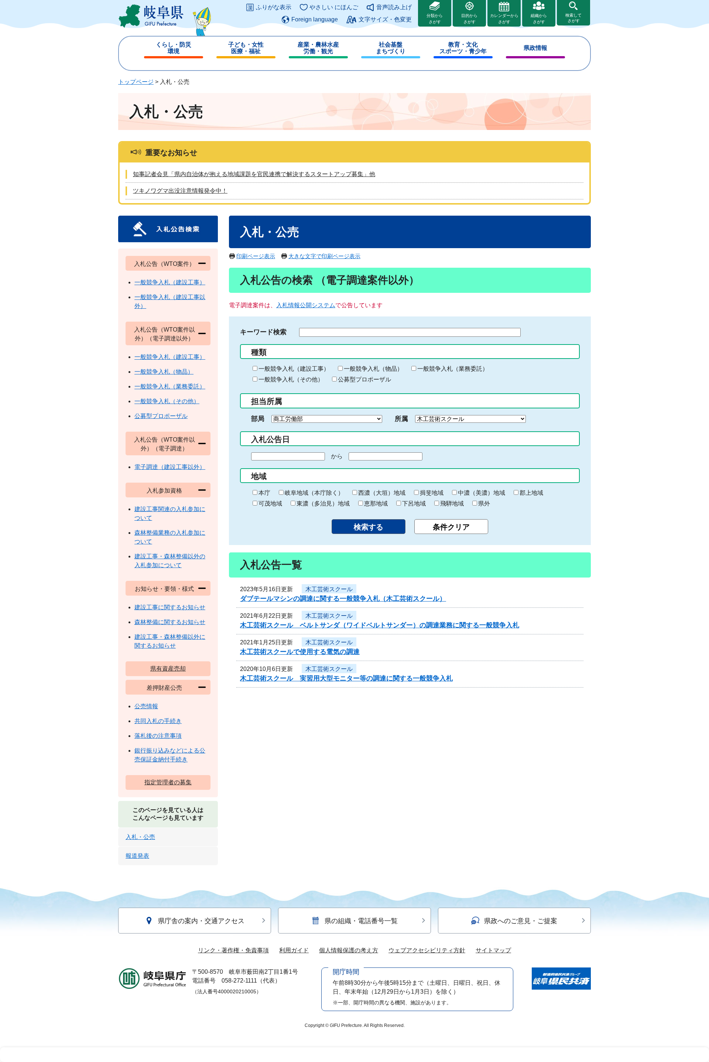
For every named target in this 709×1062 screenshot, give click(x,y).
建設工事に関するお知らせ (169, 607)
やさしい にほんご (333, 7)
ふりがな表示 (273, 7)
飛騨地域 (452, 503)
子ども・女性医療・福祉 (246, 47)
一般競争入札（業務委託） (452, 369)
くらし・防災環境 (173, 47)
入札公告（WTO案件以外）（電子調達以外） (164, 334)
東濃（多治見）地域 (323, 503)
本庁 (264, 493)
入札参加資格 (164, 490)
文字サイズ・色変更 (385, 19)
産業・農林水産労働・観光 (318, 47)
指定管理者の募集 (168, 782)
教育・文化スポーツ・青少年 (463, 47)
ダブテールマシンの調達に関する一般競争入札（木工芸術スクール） (343, 598)
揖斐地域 (431, 493)
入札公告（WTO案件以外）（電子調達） (164, 444)
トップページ (136, 82)
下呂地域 (414, 503)
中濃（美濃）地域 (481, 493)
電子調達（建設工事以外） (169, 467)
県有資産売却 (168, 668)
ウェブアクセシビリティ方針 (426, 950)
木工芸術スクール (329, 589)
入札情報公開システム (305, 305)
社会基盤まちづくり (390, 47)
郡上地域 (531, 493)
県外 (484, 503)
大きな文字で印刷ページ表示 (324, 256)
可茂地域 (270, 503)
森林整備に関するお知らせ (169, 622)
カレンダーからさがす (504, 18)
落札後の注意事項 (158, 736)
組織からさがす (539, 18)
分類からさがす (435, 18)
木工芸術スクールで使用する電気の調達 (300, 651)
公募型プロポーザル (364, 379)
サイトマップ (493, 950)
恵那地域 (376, 503)
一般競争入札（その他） (290, 379)
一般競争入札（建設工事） (293, 369)
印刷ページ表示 (255, 256)
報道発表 (137, 856)
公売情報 (146, 706)
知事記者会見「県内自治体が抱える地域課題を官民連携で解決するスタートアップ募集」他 (254, 174)
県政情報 (535, 48)
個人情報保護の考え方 (348, 950)
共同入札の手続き (158, 721)
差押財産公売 (164, 688)
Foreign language (314, 19)
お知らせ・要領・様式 (164, 589)
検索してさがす (573, 18)
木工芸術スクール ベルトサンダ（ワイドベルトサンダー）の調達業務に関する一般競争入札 (379, 625)
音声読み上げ (394, 7)
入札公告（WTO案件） (164, 264)
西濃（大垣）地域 (381, 493)
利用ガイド (294, 950)
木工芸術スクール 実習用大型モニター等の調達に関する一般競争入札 (346, 678)
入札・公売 (140, 837)
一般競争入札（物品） (373, 369)
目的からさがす (469, 18)
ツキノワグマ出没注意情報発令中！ (180, 191)
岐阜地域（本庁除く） (314, 493)
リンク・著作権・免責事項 (233, 950)
